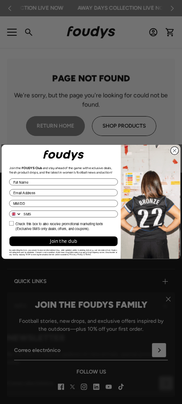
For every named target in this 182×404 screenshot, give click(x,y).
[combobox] (15, 214)
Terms (88, 254)
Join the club (63, 241)
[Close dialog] (174, 151)
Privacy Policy (76, 254)
